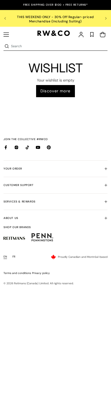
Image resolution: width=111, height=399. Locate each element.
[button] (6, 34)
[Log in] (81, 34)
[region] (55, 18)
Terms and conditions (17, 273)
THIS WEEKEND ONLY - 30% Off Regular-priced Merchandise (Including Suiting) (55, 19)
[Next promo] (102, 18)
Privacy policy (41, 273)
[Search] (7, 46)
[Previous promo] (8, 18)
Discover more (55, 91)
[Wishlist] (92, 34)
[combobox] (58, 46)
